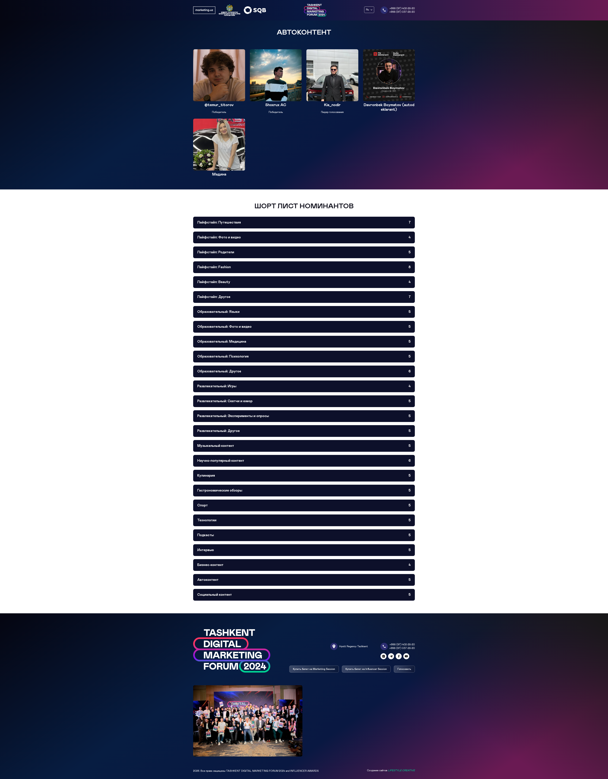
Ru (367, 9)
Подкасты (304, 535)
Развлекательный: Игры (304, 386)
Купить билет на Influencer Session (366, 669)
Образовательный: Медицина (304, 341)
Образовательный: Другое (304, 371)
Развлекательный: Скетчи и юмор (304, 401)
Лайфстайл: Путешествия (304, 222)
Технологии (304, 520)
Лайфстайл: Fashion (304, 267)
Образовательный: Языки (304, 312)
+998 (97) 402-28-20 (402, 8)
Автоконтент (304, 580)
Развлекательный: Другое (304, 431)
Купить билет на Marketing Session (314, 669)
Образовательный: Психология (304, 356)
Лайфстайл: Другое (304, 297)
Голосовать (404, 669)
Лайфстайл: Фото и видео (304, 237)
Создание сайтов (391, 770)
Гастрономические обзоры (304, 490)
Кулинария (304, 475)
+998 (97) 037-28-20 (402, 12)
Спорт (304, 505)
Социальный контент (304, 595)
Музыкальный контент (304, 446)
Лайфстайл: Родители (304, 252)
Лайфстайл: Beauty (304, 282)
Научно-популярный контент (304, 461)
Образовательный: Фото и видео (304, 327)
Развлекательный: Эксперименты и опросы (304, 416)
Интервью (304, 550)
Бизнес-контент (304, 565)
